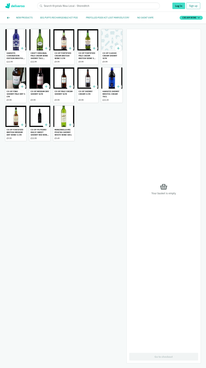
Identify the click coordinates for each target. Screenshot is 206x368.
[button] (15, 46)
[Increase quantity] (22, 48)
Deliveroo (15, 5)
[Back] (9, 17)
